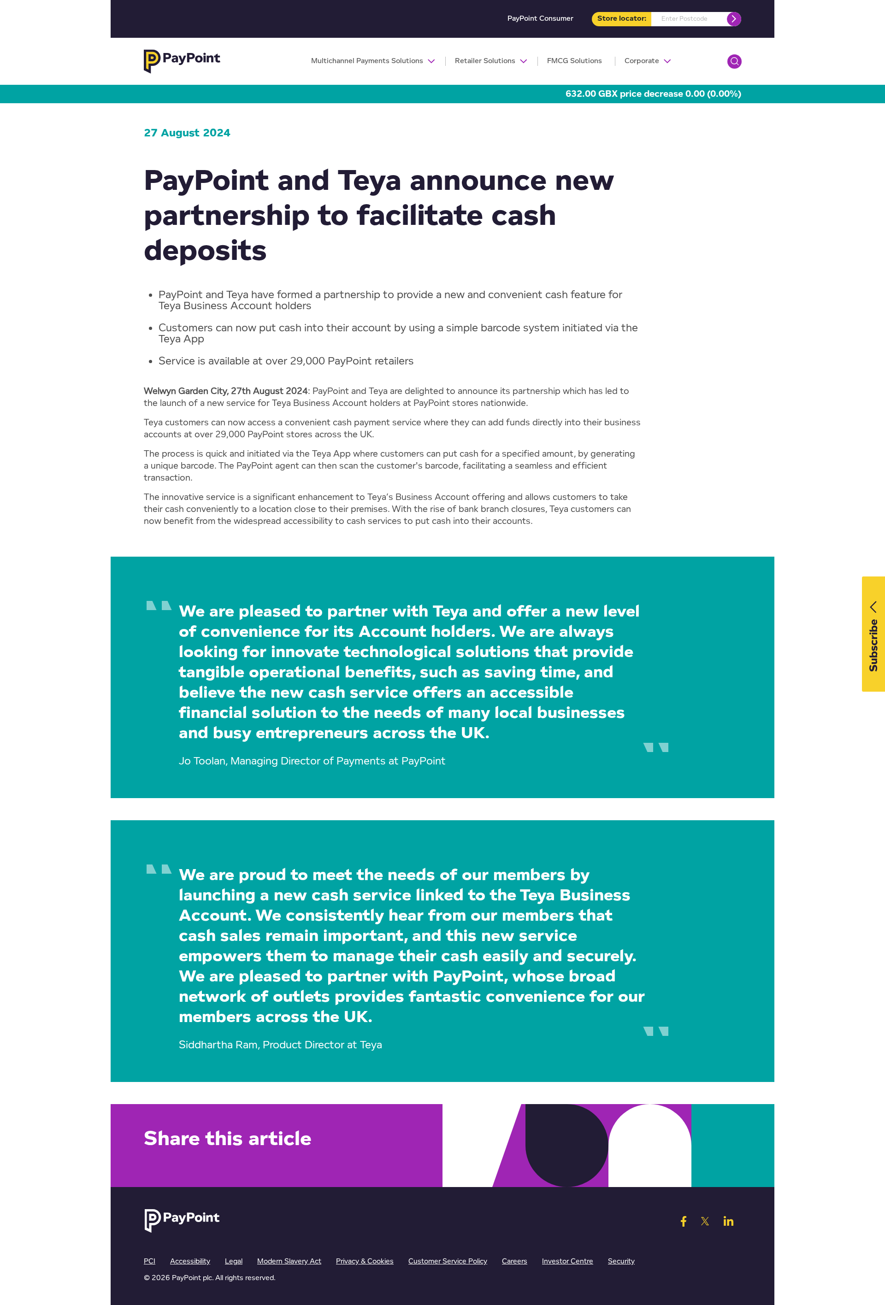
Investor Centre (567, 1261)
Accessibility (190, 1261)
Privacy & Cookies (365, 1261)
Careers (514, 1261)
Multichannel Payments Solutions (367, 61)
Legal (233, 1261)
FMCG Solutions (574, 61)
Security (621, 1261)
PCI (149, 1261)
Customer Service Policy (447, 1261)
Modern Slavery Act (289, 1261)
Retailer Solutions (485, 61)
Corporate (642, 61)
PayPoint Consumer (540, 18)
